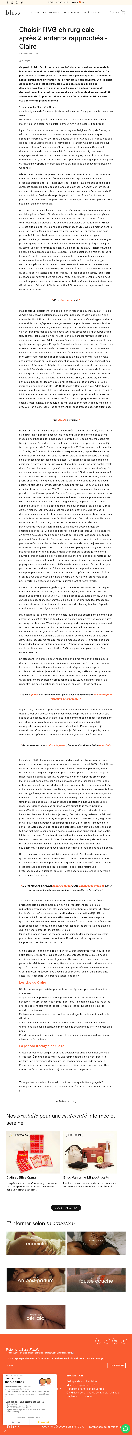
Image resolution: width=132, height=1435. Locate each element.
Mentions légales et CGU (81, 1385)
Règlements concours (79, 1396)
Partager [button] (26, 61)
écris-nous (68, 1087)
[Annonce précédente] (37, 2)
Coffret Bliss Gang (21, 1177)
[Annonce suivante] (95, 2)
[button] (59, 12)
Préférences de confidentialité (107, 1427)
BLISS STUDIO (75, 1427)
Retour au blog (67, 1101)
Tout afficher (66, 1207)
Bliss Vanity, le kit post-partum (87, 1177)
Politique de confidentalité (82, 1381)
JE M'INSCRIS (117, 1365)
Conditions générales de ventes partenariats (93, 1393)
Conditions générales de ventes (85, 1389)
